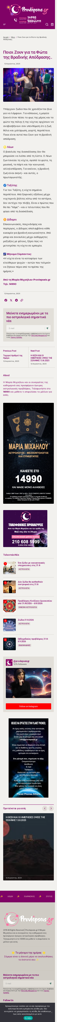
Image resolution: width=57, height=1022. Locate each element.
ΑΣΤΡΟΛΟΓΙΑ (24, 569)
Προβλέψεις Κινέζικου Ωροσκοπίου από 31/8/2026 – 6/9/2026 (35, 602)
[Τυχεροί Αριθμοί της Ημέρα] (15, 357)
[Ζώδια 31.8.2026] (9, 625)
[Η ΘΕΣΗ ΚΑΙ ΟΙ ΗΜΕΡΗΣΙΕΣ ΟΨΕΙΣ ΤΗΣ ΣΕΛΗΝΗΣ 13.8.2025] (41, 357)
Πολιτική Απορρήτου (39, 335)
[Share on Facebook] (5, 300)
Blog (13, 37)
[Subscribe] (48, 328)
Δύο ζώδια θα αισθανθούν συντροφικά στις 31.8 (30, 583)
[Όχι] (51, 1012)
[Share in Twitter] (11, 300)
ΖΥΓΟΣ (35, 896)
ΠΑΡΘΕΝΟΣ (16, 896)
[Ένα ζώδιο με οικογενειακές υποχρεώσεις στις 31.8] (9, 568)
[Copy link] (21, 300)
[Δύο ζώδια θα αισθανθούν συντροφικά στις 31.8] (9, 587)
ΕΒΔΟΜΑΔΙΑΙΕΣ (24, 645)
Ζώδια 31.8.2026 (26, 620)
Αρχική (5, 37)
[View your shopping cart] (52, 24)
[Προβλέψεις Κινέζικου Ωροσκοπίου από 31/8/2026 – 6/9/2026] (9, 606)
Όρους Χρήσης (16, 337)
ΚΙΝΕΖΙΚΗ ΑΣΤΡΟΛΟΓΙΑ (28, 607)
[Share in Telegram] (16, 300)
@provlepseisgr (22, 661)
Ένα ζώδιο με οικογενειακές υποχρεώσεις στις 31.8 (31, 564)
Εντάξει (28, 1018)
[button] (4, 8)
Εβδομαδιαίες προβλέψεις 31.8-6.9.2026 (33, 640)
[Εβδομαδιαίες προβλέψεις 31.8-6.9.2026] (9, 644)
